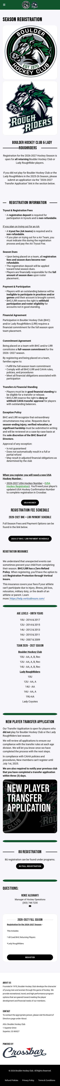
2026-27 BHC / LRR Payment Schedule (30, 538)
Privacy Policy (28, 1080)
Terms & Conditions (46, 1080)
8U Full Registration (30, 866)
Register (30, 957)
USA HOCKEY (30, 502)
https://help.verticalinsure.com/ (27, 598)
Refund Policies (11, 1080)
